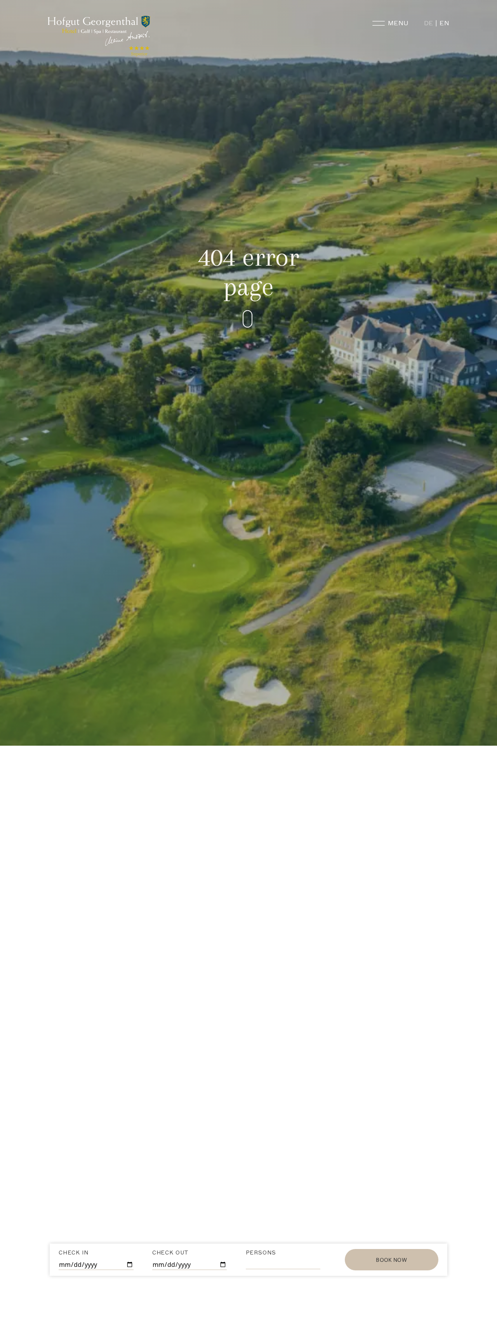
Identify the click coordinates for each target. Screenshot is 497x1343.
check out (170, 1252)
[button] (262, 319)
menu (398, 23)
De (428, 23)
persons (261, 1252)
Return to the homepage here (248, 903)
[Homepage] (100, 36)
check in (74, 1252)
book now (391, 1259)
